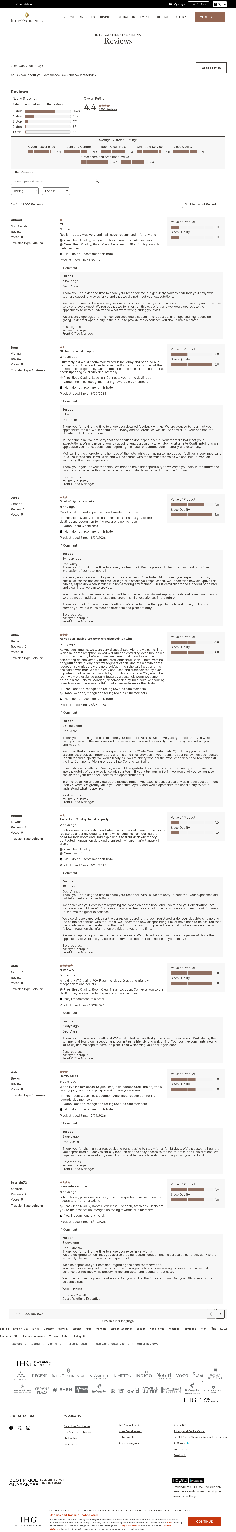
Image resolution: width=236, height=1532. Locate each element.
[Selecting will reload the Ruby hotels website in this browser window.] (198, 1375)
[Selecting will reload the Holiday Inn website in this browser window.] (99, 1389)
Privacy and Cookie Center (189, 1431)
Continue (204, 1521)
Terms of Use (71, 1443)
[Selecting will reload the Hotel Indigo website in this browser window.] (144, 1375)
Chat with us (71, 1438)
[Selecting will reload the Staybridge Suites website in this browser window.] (171, 1389)
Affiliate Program (129, 1443)
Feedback (180, 1455)
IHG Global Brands (129, 1425)
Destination (125, 17)
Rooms (69, 17)
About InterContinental (77, 1426)
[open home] (5, 1344)
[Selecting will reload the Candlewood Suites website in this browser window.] (213, 1389)
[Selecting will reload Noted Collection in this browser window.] (164, 1375)
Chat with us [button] (24, 4)
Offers (162, 17)
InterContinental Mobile (77, 1432)
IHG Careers (181, 1449)
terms (170, 1522)
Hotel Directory (128, 1437)
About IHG (180, 1425)
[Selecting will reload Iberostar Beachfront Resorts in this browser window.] (22, 1389)
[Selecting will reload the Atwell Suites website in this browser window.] (150, 1389)
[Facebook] (12, 1427)
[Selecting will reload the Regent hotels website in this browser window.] (39, 1375)
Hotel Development (130, 1431)
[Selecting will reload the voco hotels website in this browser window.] (182, 1375)
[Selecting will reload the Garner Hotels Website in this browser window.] (117, 1389)
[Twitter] (19, 1427)
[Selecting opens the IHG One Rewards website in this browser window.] (201, 1400)
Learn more (181, 1491)
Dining (105, 17)
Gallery (179, 17)
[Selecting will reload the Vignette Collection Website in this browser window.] (99, 1375)
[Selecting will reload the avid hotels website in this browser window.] (133, 1389)
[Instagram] (28, 1427)
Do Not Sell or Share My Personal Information (200, 1437)
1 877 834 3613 (50, 1483)
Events (146, 17)
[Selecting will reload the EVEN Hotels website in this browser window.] (62, 1389)
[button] (220, 4)
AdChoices (180, 1443)
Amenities (87, 17)
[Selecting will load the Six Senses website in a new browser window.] (20, 1375)
